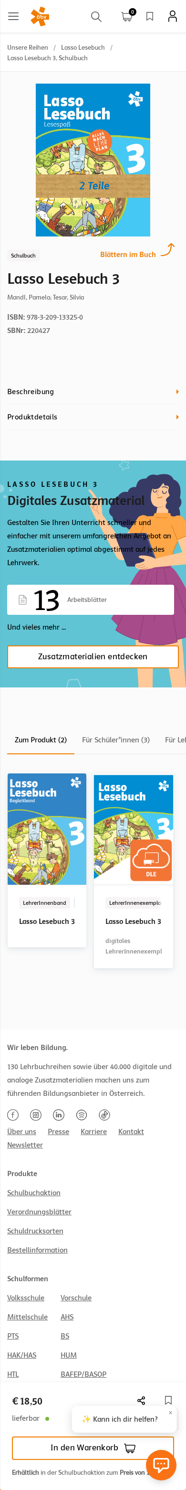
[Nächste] (141, 1400)
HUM (69, 1355)
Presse (58, 1131)
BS (65, 1336)
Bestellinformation (37, 1250)
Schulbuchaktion (34, 1193)
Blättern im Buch (128, 254)
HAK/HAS (21, 1355)
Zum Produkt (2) (41, 740)
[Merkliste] (149, 16)
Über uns (21, 1131)
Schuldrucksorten (35, 1231)
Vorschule (76, 1298)
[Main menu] (13, 16)
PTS (13, 1336)
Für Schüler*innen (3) (116, 740)
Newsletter (25, 1145)
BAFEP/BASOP (83, 1374)
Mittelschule (27, 1317)
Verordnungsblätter (39, 1212)
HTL (13, 1374)
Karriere (94, 1131)
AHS (67, 1317)
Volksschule (25, 1298)
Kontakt (131, 1131)
